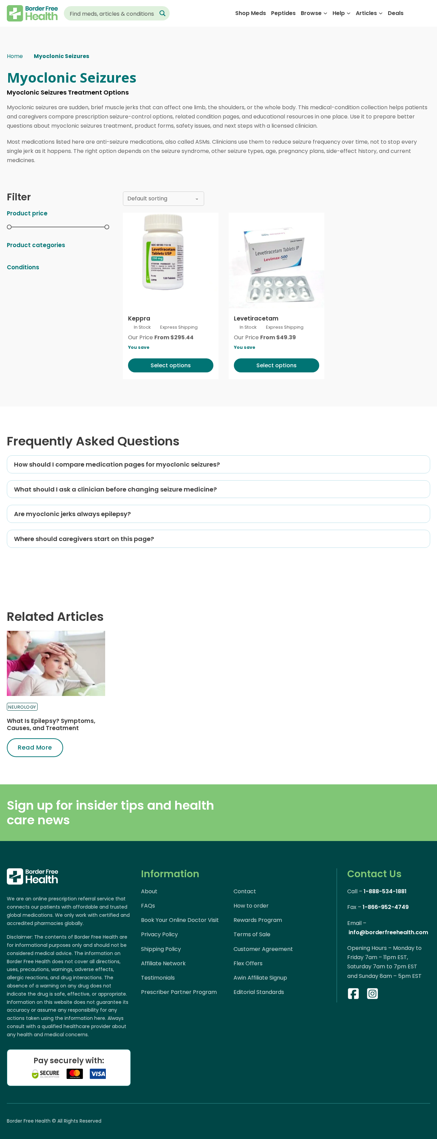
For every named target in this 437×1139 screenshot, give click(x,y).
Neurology (22, 707)
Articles (366, 13)
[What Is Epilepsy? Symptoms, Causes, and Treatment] (56, 663)
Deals (396, 13)
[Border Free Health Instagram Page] (372, 994)
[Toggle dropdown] (325, 13)
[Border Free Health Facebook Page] (353, 994)
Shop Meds (250, 13)
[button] (218, 464)
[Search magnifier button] (162, 13)
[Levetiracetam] (276, 260)
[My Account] (413, 13)
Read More (35, 747)
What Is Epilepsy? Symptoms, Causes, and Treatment (51, 724)
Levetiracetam (256, 318)
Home (15, 56)
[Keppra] (170, 260)
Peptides (283, 13)
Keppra (139, 318)
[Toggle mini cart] (426, 13)
